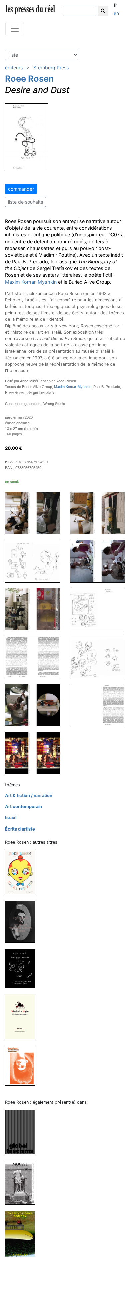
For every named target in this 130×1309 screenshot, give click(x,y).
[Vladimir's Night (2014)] (22, 1016)
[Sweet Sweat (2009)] (22, 1065)
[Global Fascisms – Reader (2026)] (22, 1131)
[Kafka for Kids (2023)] (22, 871)
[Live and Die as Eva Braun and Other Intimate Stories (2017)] (22, 921)
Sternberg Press (51, 67)
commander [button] (21, 189)
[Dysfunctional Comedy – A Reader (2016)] (22, 1233)
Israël (10, 817)
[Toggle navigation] (14, 28)
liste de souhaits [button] (25, 202)
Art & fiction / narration (28, 795)
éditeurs (14, 67)
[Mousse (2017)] (22, 1182)
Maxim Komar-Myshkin (31, 282)
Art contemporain (23, 806)
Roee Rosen (29, 78)
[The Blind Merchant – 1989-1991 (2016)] (22, 968)
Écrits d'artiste (20, 829)
